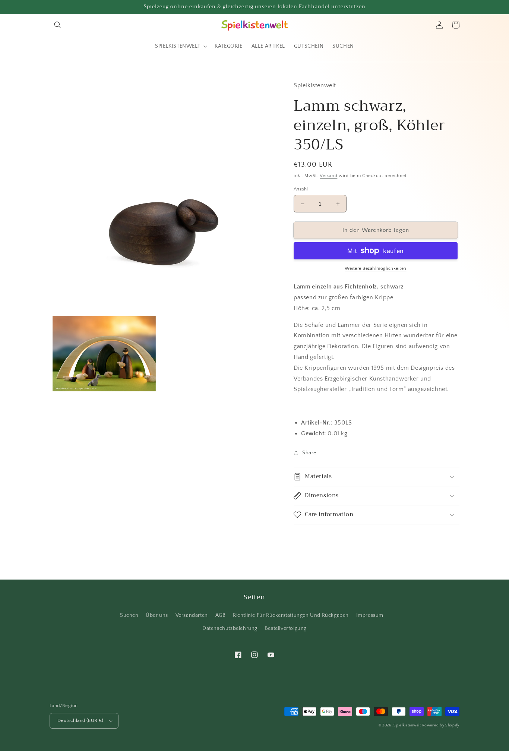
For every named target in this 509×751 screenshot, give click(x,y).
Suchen (129, 615)
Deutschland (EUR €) (80, 720)
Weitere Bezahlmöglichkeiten (376, 268)
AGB (220, 615)
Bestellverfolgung (286, 628)
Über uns (157, 615)
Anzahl (301, 189)
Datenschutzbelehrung (229, 628)
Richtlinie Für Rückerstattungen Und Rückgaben (291, 615)
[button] (58, 25)
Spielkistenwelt (407, 725)
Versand (328, 175)
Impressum (369, 615)
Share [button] (309, 453)
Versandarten (192, 615)
